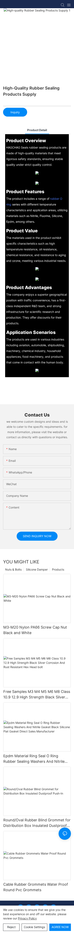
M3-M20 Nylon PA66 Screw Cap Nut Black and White (35, 630)
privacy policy (27, 918)
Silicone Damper (37, 569)
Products (58, 569)
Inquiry (15, 112)
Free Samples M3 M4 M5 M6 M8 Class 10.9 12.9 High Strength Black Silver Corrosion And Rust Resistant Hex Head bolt (36, 694)
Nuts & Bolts (13, 569)
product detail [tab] (37, 130)
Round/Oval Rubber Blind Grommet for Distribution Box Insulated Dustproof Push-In (37, 823)
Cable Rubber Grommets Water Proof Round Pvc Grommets (35, 887)
